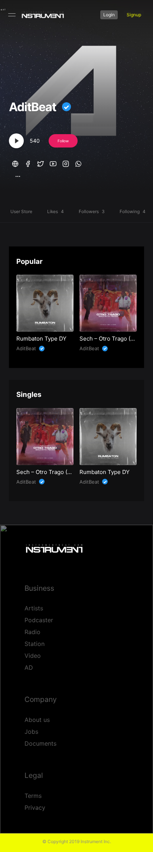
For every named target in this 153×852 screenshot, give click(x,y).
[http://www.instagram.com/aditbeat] (65, 163)
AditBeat (32, 107)
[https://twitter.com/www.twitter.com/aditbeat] (40, 163)
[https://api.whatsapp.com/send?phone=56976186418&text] (78, 163)
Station (35, 643)
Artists (34, 608)
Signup (134, 14)
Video (33, 655)
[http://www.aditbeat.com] (15, 163)
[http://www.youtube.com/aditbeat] (53, 163)
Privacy (35, 807)
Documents (40, 743)
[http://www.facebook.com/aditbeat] (28, 163)
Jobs (31, 731)
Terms (33, 795)
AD (29, 667)
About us (37, 719)
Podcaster (39, 620)
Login (109, 14)
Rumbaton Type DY (41, 338)
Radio (32, 632)
